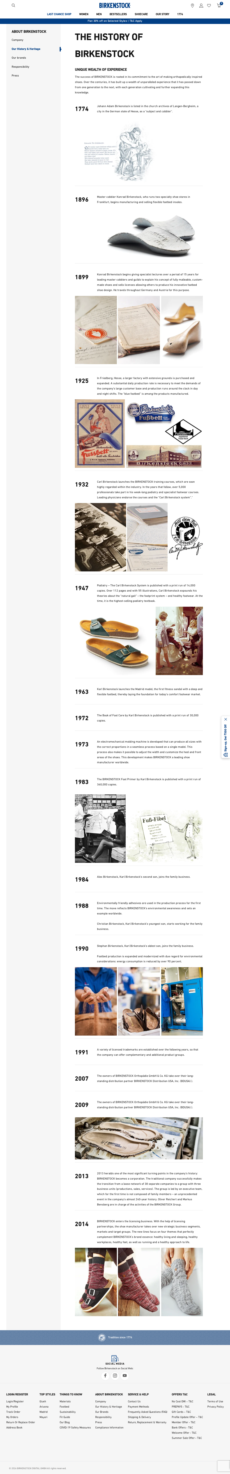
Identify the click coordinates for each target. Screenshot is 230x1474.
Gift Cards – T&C (181, 1412)
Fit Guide (65, 1417)
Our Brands (101, 1412)
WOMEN (83, 14)
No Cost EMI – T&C (182, 1401)
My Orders (12, 1417)
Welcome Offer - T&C (184, 1433)
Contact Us (134, 1401)
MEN (99, 14)
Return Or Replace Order (20, 1422)
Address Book (14, 1427)
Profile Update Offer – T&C (187, 1417)
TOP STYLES (47, 1394)
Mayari (43, 1417)
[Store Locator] (192, 5)
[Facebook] (105, 1376)
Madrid (44, 1412)
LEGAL (211, 1394)
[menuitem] (59, 14)
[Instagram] (115, 1376)
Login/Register (15, 1401)
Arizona (44, 1407)
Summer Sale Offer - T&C (187, 1438)
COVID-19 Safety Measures (75, 1427)
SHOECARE (141, 14)
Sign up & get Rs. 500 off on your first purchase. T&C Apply (115, 21)
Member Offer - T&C (183, 1422)
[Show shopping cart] (217, 5)
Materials (65, 1401)
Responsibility (103, 1417)
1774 (180, 14)
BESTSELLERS (118, 14)
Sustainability (68, 1412)
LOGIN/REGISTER (17, 1394)
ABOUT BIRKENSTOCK (109, 1394)
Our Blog (65, 1422)
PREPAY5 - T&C (180, 1407)
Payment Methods (138, 1407)
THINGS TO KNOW (71, 1394)
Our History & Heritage (108, 1407)
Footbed (64, 1407)
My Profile (12, 1407)
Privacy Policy (215, 1407)
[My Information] (200, 5)
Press (98, 1422)
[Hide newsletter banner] (226, 719)
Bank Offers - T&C (182, 1427)
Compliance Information (109, 1427)
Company (100, 1401)
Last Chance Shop (59, 14)
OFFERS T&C (180, 1394)
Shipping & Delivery (139, 1417)
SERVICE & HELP (138, 1394)
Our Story (162, 14)
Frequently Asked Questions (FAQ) (147, 1412)
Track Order (13, 1412)
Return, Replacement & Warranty (147, 1422)
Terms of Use (215, 1401)
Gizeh (43, 1401)
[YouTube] (124, 1376)
